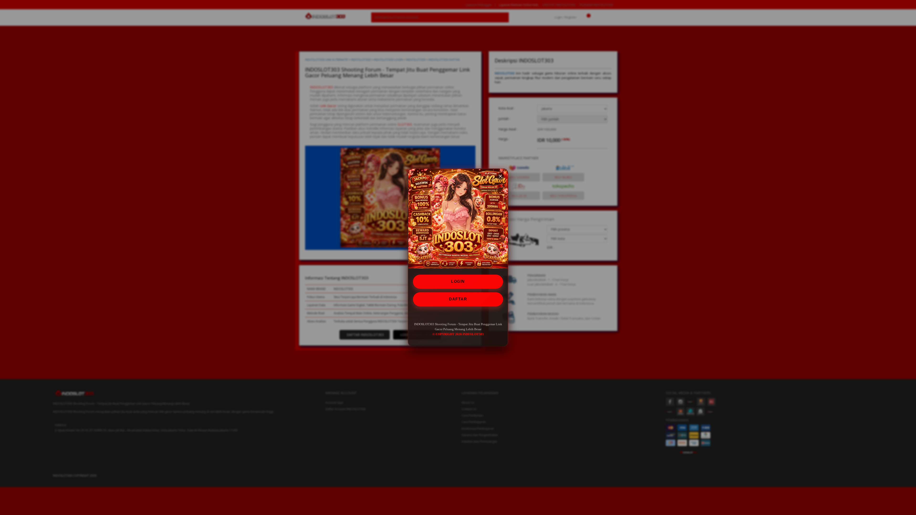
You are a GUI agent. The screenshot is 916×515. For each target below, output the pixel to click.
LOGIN (458, 281)
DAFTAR (458, 299)
